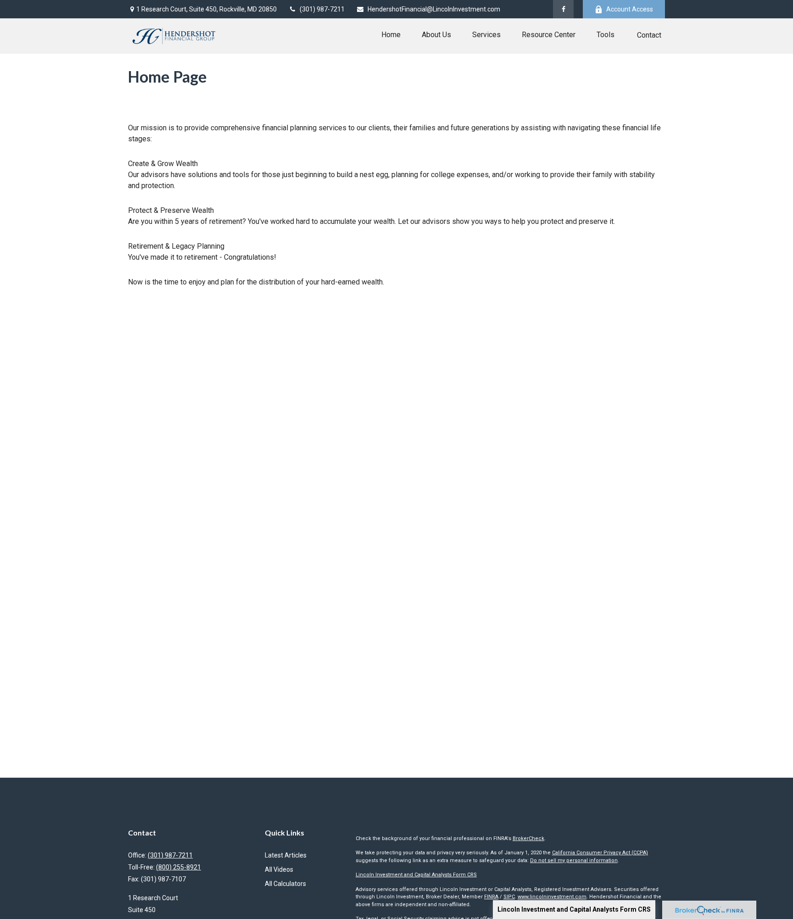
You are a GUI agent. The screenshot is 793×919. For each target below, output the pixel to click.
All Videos (279, 869)
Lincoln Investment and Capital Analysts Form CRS (574, 909)
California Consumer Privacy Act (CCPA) (600, 853)
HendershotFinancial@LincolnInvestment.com (434, 9)
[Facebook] (563, 9)
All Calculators (285, 883)
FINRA (491, 897)
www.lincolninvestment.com (552, 897)
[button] (391, 34)
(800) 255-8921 (178, 867)
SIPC (509, 897)
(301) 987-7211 (322, 9)
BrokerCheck (528, 838)
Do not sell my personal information (574, 860)
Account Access (629, 9)
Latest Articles (286, 855)
